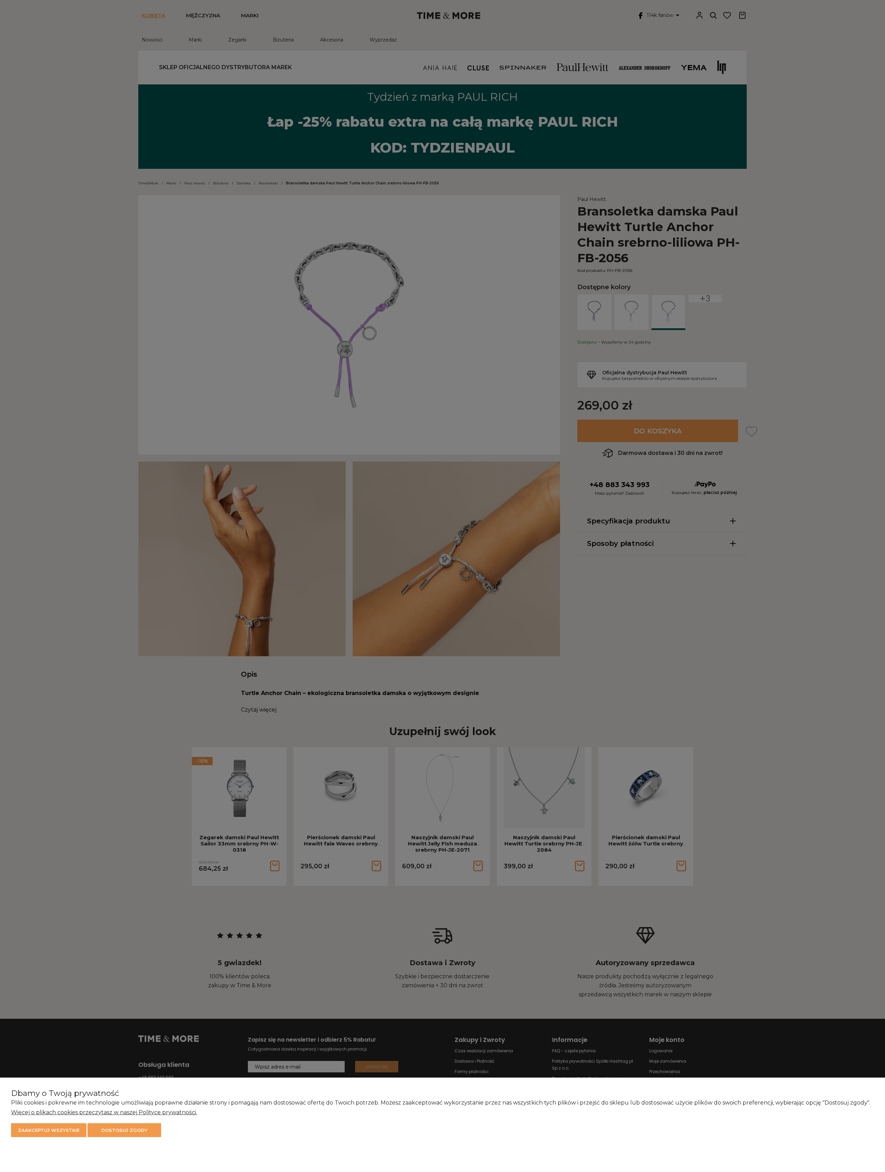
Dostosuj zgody (124, 1130)
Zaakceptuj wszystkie (49, 1130)
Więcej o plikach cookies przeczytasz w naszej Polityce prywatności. (104, 1112)
